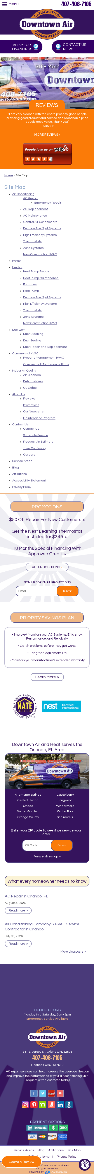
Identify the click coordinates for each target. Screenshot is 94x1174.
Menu (14, 4)
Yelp (51, 1093)
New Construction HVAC (40, 254)
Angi (51, 1104)
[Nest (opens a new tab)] (61, 706)
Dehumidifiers (33, 381)
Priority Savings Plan (47, 618)
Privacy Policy (21, 487)
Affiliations (19, 474)
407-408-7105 (76, 4)
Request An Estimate (38, 441)
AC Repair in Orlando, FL (26, 896)
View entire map (46, 856)
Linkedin (60, 1104)
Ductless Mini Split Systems (42, 228)
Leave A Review (21, 1161)
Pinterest (34, 1104)
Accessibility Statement (29, 480)
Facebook (34, 1093)
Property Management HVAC (43, 357)
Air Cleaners (32, 375)
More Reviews (46, 134)
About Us (18, 394)
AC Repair (30, 198)
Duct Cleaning (33, 333)
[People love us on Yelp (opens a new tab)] (47, 154)
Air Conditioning (23, 194)
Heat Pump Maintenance (41, 278)
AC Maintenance (35, 215)
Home (8, 175)
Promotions (31, 405)
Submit (67, 591)
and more (64, 817)
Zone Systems (33, 248)
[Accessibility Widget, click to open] (85, 1165)
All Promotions (46, 567)
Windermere (65, 806)
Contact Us (20, 424)
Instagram (25, 1104)
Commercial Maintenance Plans (46, 364)
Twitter (42, 1093)
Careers (29, 454)
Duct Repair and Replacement (45, 346)
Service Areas (22, 461)
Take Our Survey (34, 448)
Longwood (65, 800)
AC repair (13, 1071)
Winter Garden (27, 811)
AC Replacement (35, 209)
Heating (18, 267)
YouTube (60, 1093)
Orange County (28, 817)
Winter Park (65, 811)
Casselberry (65, 794)
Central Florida (27, 800)
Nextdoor (42, 1104)
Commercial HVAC (25, 353)
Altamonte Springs (28, 794)
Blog (15, 467)
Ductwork (18, 329)
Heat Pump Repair (36, 271)
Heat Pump (31, 290)
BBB (69, 1104)
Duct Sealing (32, 340)
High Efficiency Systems (40, 235)
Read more (17, 910)
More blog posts (72, 951)
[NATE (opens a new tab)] (25, 706)
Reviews (47, 105)
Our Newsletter (34, 411)
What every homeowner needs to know (47, 881)
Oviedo (28, 806)
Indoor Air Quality (24, 370)
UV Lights (30, 387)
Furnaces (30, 284)
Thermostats (32, 241)
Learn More (45, 677)
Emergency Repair (47, 202)
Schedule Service (35, 435)
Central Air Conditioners (40, 222)
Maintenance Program (39, 418)
